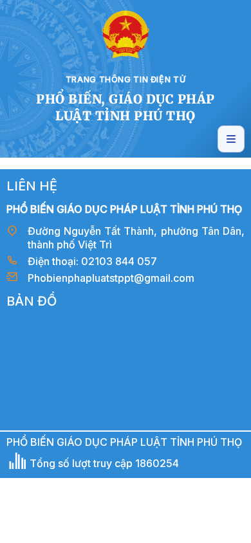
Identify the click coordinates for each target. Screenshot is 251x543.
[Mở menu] (231, 138)
